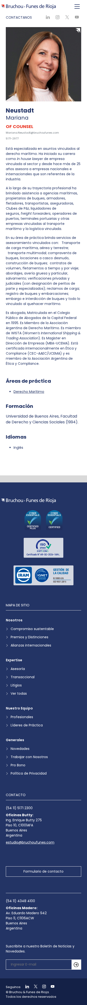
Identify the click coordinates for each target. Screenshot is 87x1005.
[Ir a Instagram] (42, 987)
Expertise (14, 660)
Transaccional (23, 677)
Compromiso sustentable (32, 628)
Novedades (20, 748)
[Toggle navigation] (77, 7)
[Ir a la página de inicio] (28, 500)
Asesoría (18, 668)
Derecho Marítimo (29, 391)
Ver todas (19, 693)
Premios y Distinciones (29, 637)
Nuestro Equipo (19, 708)
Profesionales (22, 717)
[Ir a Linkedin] (25, 987)
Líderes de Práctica (27, 725)
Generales (15, 740)
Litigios (16, 685)
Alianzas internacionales (31, 645)
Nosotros (14, 620)
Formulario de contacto (43, 871)
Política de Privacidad (29, 773)
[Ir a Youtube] (50, 987)
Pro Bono (18, 765)
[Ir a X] (33, 987)
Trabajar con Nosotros (29, 756)
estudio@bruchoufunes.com (30, 842)
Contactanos (19, 17)
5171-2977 (12, 138)
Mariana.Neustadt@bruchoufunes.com (32, 133)
